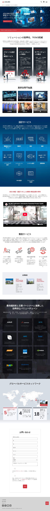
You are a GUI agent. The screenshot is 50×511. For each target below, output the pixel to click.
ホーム (3, 5)
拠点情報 (4, 501)
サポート (4, 503)
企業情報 (4, 499)
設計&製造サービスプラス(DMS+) (12, 5)
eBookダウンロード (7, 21)
